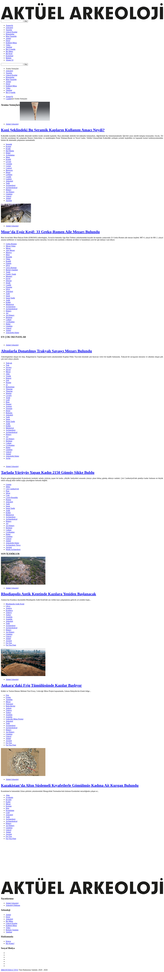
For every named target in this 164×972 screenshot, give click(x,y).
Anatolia (9, 619)
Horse (8, 411)
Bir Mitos (9, 51)
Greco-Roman (11, 268)
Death (8, 283)
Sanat (8, 296)
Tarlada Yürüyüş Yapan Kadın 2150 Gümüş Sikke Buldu (47, 472)
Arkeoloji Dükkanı (13, 905)
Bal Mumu (10, 151)
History (8, 190)
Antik (8, 300)
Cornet (8, 166)
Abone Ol (9, 60)
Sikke (8, 487)
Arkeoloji (9, 28)
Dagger (8, 404)
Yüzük (8, 376)
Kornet (8, 146)
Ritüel (8, 153)
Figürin (8, 263)
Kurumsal (9, 56)
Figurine (9, 287)
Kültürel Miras (11, 43)
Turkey (8, 615)
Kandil (8, 159)
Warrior (9, 393)
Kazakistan (10, 810)
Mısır (8, 255)
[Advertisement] (73, 858)
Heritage (9, 317)
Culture (8, 320)
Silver (8, 493)
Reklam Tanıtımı (12, 930)
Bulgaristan (10, 387)
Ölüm (8, 259)
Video (8, 45)
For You (9, 643)
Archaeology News (13, 545)
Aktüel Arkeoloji (12, 124)
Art (7, 313)
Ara (26, 21)
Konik (8, 149)
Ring (7, 402)
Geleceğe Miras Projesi (14, 719)
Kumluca (9, 610)
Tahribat (9, 47)
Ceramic (9, 164)
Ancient (9, 201)
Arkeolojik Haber (12, 333)
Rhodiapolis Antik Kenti (15, 604)
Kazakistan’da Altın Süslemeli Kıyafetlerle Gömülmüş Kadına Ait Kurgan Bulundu (70, 785)
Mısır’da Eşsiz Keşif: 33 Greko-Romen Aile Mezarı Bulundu (50, 232)
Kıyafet (8, 800)
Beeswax (9, 170)
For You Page (11, 645)
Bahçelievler (10, 706)
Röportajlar (10, 34)
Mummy (9, 276)
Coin (7, 495)
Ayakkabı (9, 797)
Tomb (8, 272)
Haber (8, 324)
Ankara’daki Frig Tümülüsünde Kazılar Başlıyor (41, 685)
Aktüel (8, 38)
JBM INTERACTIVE (9, 970)
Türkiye (9, 613)
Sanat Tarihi (10, 298)
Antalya (9, 608)
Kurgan (9, 806)
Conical (9, 168)
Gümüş (8, 484)
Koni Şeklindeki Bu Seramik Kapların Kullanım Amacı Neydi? (53, 130)
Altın (8, 374)
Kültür (8, 302)
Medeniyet (10, 304)
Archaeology (11, 185)
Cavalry (9, 395)
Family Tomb (11, 274)
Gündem (9, 194)
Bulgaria (9, 413)
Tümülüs (9, 700)
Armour (9, 406)
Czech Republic (12, 497)
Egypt (8, 278)
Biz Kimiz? (10, 943)
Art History (10, 192)
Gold (8, 400)
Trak (7, 365)
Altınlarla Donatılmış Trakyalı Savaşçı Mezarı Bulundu (46, 351)
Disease (9, 281)
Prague (8, 500)
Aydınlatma (10, 155)
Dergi (8, 41)
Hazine (8, 382)
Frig (7, 695)
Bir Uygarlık (10, 49)
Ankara (8, 708)
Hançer (8, 378)
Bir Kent (9, 54)
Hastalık (9, 257)
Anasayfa (9, 25)
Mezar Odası (10, 246)
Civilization (10, 322)
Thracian (9, 389)
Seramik (9, 144)
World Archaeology (13, 549)
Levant (8, 162)
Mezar (8, 248)
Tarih (8, 183)
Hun (7, 808)
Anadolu (9, 617)
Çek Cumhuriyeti (12, 489)
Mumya (9, 252)
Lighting (9, 175)
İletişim (8, 58)
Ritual (8, 172)
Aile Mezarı (10, 250)
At (7, 385)
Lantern (9, 179)
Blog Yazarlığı (11, 36)
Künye (8, 941)
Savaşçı (9, 367)
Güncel (8, 196)
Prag (7, 491)
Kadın (8, 802)
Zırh (7, 380)
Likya (8, 606)
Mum (8, 157)
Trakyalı (9, 363)
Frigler (8, 697)
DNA (8, 265)
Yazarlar (9, 30)
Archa (8, 458)
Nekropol (9, 704)
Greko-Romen (11, 244)
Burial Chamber (12, 270)
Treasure (9, 408)
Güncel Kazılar (11, 32)
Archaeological (11, 188)
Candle (8, 99)
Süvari (8, 369)
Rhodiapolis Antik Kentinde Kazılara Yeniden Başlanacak (48, 594)
